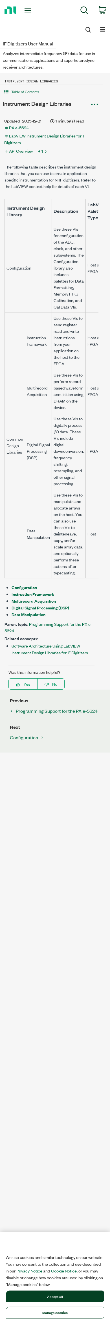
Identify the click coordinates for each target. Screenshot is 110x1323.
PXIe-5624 (19, 127)
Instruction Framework (33, 594)
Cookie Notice (64, 1271)
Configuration (24, 587)
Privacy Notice (29, 1271)
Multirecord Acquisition (34, 601)
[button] (51, 91)
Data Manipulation (28, 614)
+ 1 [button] (40, 151)
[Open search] (88, 29)
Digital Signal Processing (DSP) (40, 608)
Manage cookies (55, 1312)
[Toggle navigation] (29, 10)
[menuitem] (84, 11)
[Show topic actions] (94, 104)
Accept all (55, 1296)
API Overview (21, 151)
